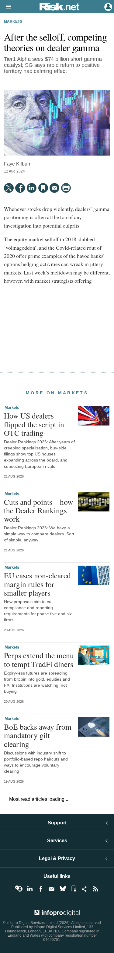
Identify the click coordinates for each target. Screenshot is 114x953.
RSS (95, 888)
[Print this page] (66, 188)
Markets (13, 21)
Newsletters (51, 888)
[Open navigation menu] (6, 7)
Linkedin (29, 888)
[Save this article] (43, 188)
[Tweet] (9, 188)
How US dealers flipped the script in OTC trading (34, 424)
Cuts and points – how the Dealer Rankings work (38, 510)
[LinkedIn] (31, 188)
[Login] (107, 6)
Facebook (40, 888)
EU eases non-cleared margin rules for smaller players (37, 583)
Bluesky (62, 888)
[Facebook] (20, 188)
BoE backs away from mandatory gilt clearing (37, 735)
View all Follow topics (18, 888)
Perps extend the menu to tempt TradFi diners (39, 659)
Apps (73, 888)
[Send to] (54, 188)
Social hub (84, 888)
